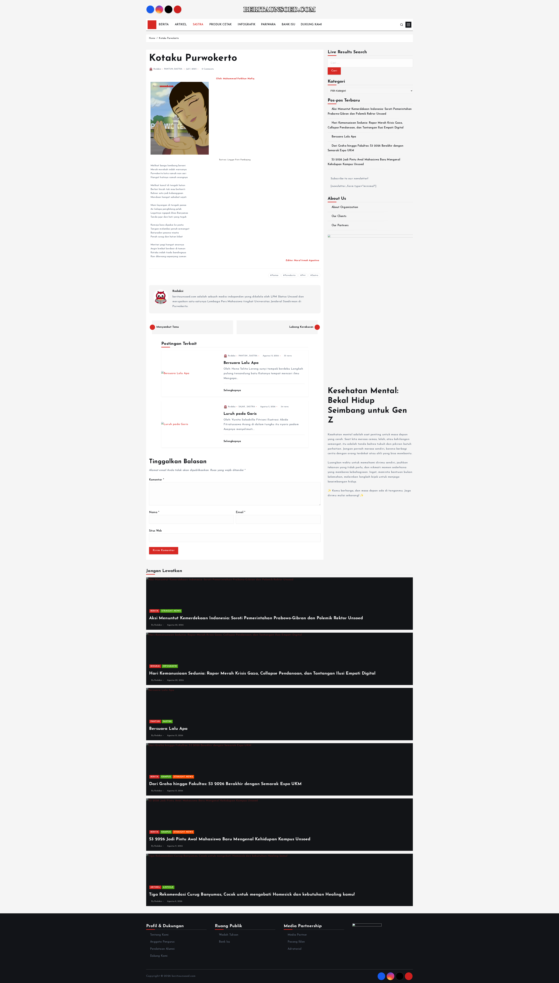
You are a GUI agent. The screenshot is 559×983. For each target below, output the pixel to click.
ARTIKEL (181, 24)
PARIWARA (268, 24)
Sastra (315, 275)
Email (240, 512)
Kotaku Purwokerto (169, 38)
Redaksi (157, 69)
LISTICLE (168, 887)
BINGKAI (155, 666)
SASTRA (198, 24)
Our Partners (340, 225)
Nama (154, 512)
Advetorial (294, 949)
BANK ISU (288, 24)
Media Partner (297, 935)
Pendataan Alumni (162, 949)
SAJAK (242, 407)
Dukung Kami (159, 956)
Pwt (304, 275)
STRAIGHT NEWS (171, 611)
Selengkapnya (233, 390)
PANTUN (168, 69)
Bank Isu (224, 942)
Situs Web (155, 531)
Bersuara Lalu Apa (344, 136)
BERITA (164, 24)
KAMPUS (166, 777)
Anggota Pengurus (162, 942)
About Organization (345, 207)
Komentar (156, 479)
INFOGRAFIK (246, 24)
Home (152, 38)
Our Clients (339, 216)
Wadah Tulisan (228, 935)
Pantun (275, 275)
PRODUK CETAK (220, 24)
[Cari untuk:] (370, 63)
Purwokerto (290, 275)
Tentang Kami (159, 935)
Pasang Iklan (296, 942)
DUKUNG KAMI (311, 24)
